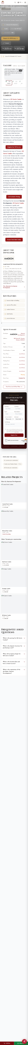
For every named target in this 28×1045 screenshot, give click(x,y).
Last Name (16, 406)
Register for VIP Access (14, 147)
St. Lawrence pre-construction (11, 460)
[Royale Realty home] (2, 2)
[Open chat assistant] (24, 1041)
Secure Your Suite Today (14, 239)
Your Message (7, 422)
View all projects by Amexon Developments (10, 287)
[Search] (15, 2)
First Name (7, 406)
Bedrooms (16, 417)
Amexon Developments (13, 264)
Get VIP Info (22, 357)
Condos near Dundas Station (12, 464)
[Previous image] (6, 73)
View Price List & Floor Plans (13, 386)
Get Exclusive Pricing (14, 196)
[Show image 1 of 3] (9, 83)
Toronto (13, 7)
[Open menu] (25, 2)
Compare (7, 43)
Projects (7, 7)
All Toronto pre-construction (10, 467)
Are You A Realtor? (8, 417)
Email (6, 411)
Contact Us (22, 378)
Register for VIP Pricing (9, 38)
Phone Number (17, 411)
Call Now (8, 1043)
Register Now (14, 435)
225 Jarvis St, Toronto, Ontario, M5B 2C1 (19, 339)
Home (2, 7)
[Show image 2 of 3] (16, 83)
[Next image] (21, 73)
